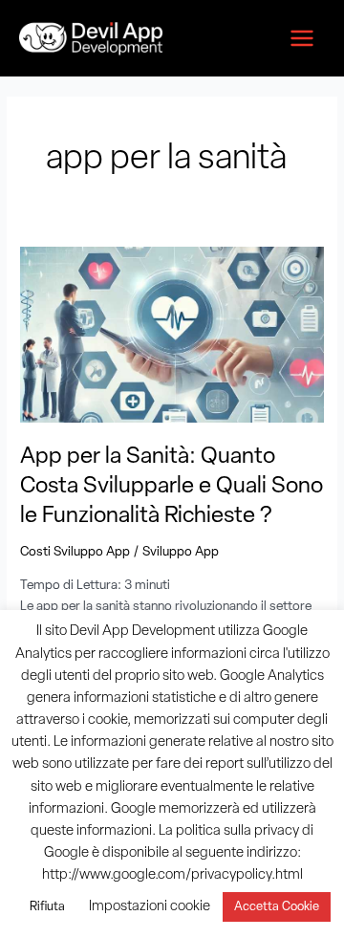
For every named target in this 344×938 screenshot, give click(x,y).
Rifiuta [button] (47, 907)
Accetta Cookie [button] (276, 907)
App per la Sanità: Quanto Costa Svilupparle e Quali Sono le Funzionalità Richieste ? (171, 487)
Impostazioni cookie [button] (149, 907)
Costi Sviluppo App (75, 552)
